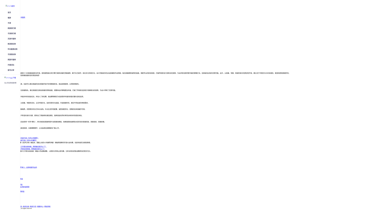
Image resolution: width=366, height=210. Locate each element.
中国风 (23, 17)
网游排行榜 (12, 28)
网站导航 (47, 206)
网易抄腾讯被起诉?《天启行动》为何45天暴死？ (21, 140)
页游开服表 (12, 39)
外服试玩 (11, 65)
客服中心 (40, 206)
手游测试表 (12, 54)
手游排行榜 (12, 33)
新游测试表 (12, 44)
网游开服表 (12, 60)
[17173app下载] (10, 77)
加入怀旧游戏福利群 (10, 82)
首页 (9, 12)
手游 (9, 23)
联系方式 (33, 206)
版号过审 (11, 70)
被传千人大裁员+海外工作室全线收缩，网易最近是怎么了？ (25, 149)
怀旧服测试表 (12, 49)
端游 (9, 18)
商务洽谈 (26, 206)
